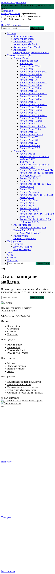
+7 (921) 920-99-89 (10, 13)
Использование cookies (19, 384)
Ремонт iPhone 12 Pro (31, 118)
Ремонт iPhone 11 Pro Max (33, 126)
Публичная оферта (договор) (22, 390)
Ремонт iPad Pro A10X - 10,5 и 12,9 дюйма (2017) (35, 220)
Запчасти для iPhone (23, 39)
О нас (10, 255)
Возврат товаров (22, 249)
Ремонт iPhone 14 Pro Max (33, 93)
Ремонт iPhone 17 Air (30, 66)
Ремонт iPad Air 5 (29, 178)
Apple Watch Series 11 (31, 233)
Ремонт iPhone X (28, 142)
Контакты (12, 260)
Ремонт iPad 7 (27, 205)
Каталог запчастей (23, 36)
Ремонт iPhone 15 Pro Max (33, 82)
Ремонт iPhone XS (29, 137)
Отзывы (11, 257)
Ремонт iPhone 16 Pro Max (33, 71)
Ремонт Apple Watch (23, 230)
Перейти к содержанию (13, 2)
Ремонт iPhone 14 (29, 101)
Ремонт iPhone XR (29, 140)
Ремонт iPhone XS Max (31, 134)
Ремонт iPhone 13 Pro (31, 107)
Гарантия (18, 244)
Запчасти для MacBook (25, 44)
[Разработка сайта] (11, 400)
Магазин (11, 33)
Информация (14, 241)
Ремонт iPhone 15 (29, 90)
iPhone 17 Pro (26, 63)
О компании (13, 329)
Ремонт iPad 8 (27, 203)
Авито (10, 252)
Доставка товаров (22, 246)
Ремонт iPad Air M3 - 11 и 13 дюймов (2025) (34, 157)
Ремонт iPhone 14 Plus (31, 99)
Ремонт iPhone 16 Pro (31, 74)
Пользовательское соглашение (23, 387)
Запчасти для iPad (22, 41)
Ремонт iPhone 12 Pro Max (33, 115)
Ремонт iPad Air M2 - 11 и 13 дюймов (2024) (34, 166)
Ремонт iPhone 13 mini (31, 110)
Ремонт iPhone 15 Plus (31, 88)
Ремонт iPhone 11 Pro (30, 129)
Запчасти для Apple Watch (26, 47)
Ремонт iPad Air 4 (29, 200)
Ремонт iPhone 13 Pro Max (33, 104)
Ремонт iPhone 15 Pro (31, 85)
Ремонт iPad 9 (27, 189)
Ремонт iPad (19, 151)
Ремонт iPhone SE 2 (30, 148)
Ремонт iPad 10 (27, 181)
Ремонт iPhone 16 (29, 80)
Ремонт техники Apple (19, 55)
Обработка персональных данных (25, 392)
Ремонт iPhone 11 (28, 132)
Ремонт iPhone (20, 58)
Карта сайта (13, 326)
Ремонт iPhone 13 (29, 112)
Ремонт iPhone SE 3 (30, 145)
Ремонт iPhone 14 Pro (31, 96)
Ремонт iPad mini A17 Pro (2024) (36, 170)
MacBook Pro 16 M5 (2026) (33, 227)
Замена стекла (20, 235)
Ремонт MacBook (22, 224)
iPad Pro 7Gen (27, 162)
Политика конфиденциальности (24, 381)
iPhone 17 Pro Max (29, 60)
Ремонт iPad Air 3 (29, 211)
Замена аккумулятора (24, 238)
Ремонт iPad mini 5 (29, 208)
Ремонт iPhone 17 (29, 69)
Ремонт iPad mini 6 (29, 192)
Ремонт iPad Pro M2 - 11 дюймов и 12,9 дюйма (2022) (36, 174)
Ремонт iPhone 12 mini (31, 121)
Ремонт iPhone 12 (29, 123)
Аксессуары (19, 49)
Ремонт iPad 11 (27, 153)
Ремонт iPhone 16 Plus (31, 77)
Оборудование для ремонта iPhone (31, 52)
